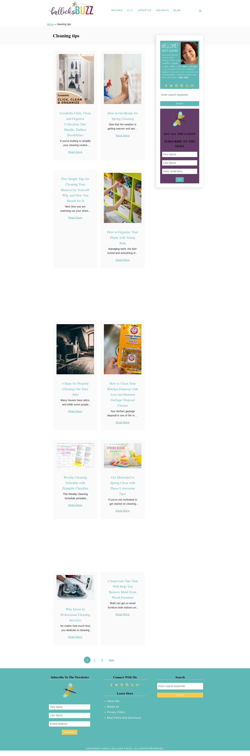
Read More (75, 152)
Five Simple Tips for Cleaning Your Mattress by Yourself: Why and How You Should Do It (75, 189)
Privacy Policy (116, 712)
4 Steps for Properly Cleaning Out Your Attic (75, 389)
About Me (113, 701)
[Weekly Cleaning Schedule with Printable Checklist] (75, 455)
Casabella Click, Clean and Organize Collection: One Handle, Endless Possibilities (75, 124)
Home (50, 24)
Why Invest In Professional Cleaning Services (75, 614)
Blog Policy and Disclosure (124, 717)
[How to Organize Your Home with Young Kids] (123, 198)
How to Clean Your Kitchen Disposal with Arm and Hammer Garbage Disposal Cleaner (122, 394)
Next (111, 660)
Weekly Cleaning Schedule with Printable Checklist (75, 483)
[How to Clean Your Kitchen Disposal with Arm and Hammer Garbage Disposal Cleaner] (123, 349)
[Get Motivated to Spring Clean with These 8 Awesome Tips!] (123, 455)
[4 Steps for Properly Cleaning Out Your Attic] (75, 349)
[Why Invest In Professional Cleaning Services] (75, 587)
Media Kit (113, 706)
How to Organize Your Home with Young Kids (122, 237)
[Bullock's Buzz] (71, 11)
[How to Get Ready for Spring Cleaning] (123, 79)
